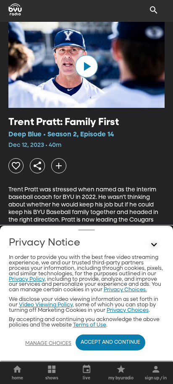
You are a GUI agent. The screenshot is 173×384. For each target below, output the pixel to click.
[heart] (16, 165)
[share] (37, 165)
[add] (58, 165)
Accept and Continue (110, 342)
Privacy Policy (27, 279)
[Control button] (153, 244)
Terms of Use (89, 325)
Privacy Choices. (125, 290)
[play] (86, 66)
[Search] (154, 10)
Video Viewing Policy (46, 305)
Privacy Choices (128, 310)
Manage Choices (48, 343)
